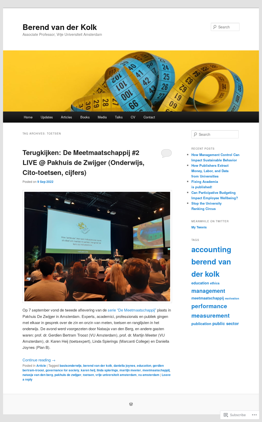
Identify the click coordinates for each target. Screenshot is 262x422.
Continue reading (39, 359)
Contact (149, 117)
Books (85, 117)
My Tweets (199, 227)
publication (201, 323)
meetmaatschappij (156, 370)
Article (41, 365)
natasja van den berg (38, 374)
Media (102, 117)
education (144, 365)
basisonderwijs (71, 365)
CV (133, 117)
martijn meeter (130, 370)
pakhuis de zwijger (67, 374)
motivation (232, 298)
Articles (66, 117)
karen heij (88, 370)
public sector (225, 323)
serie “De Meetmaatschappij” (132, 310)
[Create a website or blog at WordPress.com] (131, 404)
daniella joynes (124, 365)
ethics (215, 283)
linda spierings (107, 370)
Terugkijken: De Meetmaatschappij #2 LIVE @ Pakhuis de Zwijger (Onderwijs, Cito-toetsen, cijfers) (83, 162)
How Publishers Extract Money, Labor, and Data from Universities (209, 171)
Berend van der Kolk (60, 26)
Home (28, 117)
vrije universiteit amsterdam (116, 374)
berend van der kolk (97, 365)
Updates (47, 117)
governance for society (62, 370)
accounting (211, 249)
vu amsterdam (148, 374)
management (208, 290)
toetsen (88, 374)
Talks (119, 117)
